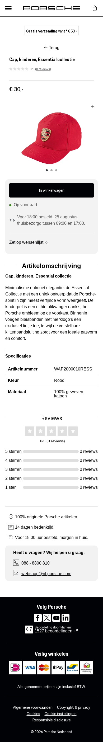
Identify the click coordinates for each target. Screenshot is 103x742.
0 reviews (43, 69)
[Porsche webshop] (51, 8)
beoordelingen (54, 631)
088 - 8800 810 (35, 563)
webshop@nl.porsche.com (46, 573)
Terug (54, 47)
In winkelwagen (51, 190)
